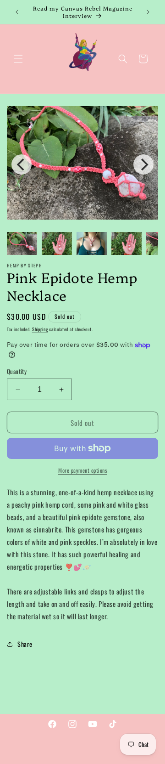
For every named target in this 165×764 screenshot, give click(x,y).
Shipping (40, 329)
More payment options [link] (82, 470)
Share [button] (25, 644)
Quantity (17, 371)
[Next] (143, 164)
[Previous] (21, 164)
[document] (82, 164)
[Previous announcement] (17, 12)
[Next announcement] (148, 12)
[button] (18, 59)
